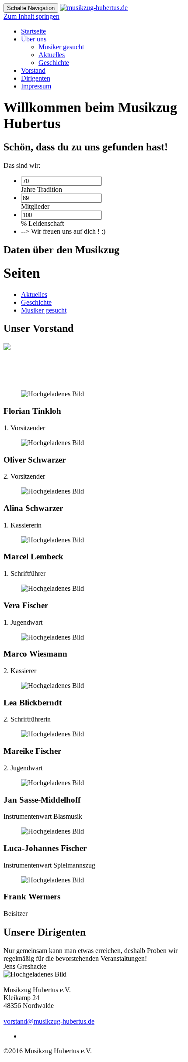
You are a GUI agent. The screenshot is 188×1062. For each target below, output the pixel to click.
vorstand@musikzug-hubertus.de (48, 1021)
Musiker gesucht (61, 47)
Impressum (36, 86)
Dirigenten (35, 78)
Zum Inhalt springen (31, 16)
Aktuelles (51, 54)
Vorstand (33, 70)
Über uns (33, 39)
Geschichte (53, 62)
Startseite (33, 31)
